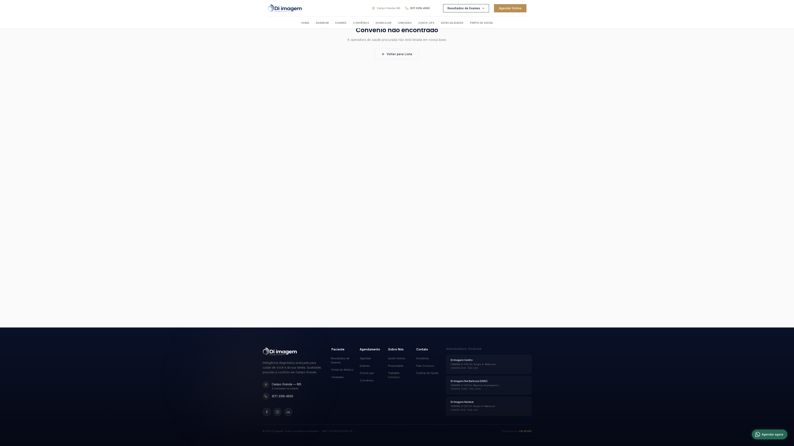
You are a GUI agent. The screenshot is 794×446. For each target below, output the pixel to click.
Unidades (405, 22)
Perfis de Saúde (481, 22)
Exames (340, 22)
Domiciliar (383, 22)
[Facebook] (267, 412)
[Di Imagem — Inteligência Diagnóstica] (285, 8)
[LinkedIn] (288, 412)
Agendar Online (510, 8)
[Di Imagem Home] (280, 351)
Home (305, 22)
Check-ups (426, 22)
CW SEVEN (525, 431)
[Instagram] (277, 412)
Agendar (322, 22)
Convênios (361, 22)
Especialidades (452, 22)
